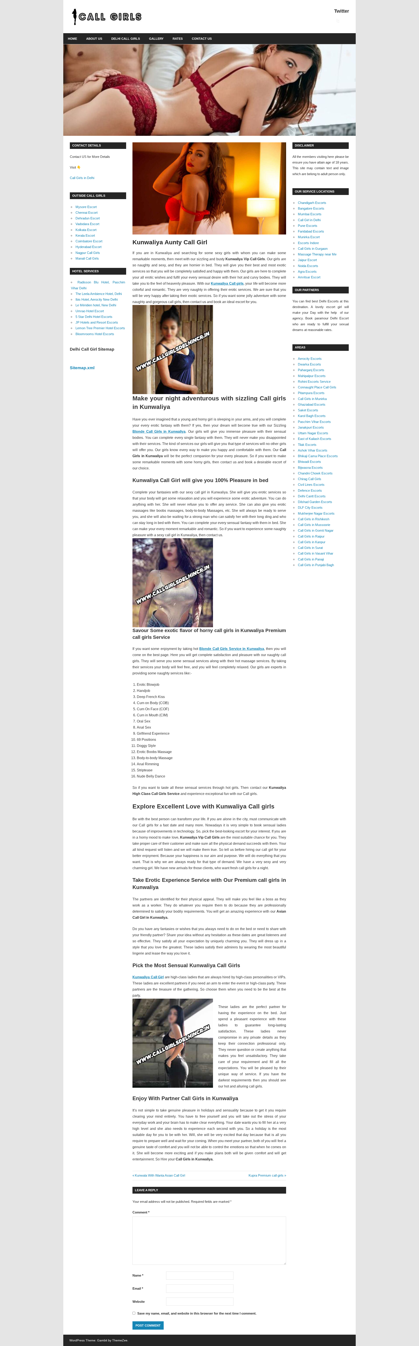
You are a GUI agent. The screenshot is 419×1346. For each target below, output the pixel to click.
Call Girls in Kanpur (311, 542)
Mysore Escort (86, 207)
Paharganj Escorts (311, 370)
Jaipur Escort (307, 260)
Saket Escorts (308, 410)
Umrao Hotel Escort (90, 311)
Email (137, 1288)
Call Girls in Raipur (311, 536)
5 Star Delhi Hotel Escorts (94, 317)
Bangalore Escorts (311, 208)
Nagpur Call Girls (88, 253)
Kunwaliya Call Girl (148, 977)
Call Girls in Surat (310, 548)
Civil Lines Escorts (311, 484)
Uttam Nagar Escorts (313, 433)
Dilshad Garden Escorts (315, 502)
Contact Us (202, 38)
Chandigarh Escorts (312, 203)
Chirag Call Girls (309, 479)
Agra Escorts (307, 271)
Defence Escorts (310, 490)
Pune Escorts (307, 225)
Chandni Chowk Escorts (315, 473)
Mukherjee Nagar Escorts (316, 513)
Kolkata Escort (86, 230)
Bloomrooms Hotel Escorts (95, 334)
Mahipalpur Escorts (312, 376)
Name (137, 1275)
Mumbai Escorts (309, 214)
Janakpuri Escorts (311, 427)
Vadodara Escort (87, 224)
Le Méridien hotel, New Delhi (96, 305)
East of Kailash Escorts (314, 439)
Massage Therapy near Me (317, 254)
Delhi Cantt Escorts (312, 496)
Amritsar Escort (309, 277)
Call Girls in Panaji (311, 559)
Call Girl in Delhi (309, 220)
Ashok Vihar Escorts (312, 450)
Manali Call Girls (87, 258)
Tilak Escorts (307, 444)
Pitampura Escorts (311, 393)
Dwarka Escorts (309, 364)
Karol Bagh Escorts (312, 416)
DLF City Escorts (310, 507)
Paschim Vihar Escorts (314, 422)
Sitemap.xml (82, 367)
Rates (178, 38)
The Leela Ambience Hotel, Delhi (99, 294)
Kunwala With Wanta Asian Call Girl (160, 1175)
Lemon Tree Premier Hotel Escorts (100, 328)
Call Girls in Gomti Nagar (315, 530)
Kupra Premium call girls (266, 1175)
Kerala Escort (85, 235)
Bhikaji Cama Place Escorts (318, 456)
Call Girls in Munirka (312, 399)
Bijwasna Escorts (310, 467)
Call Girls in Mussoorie (314, 525)
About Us (94, 38)
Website (138, 1301)
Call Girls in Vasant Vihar (315, 553)
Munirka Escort (309, 237)
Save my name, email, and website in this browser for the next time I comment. (196, 1313)
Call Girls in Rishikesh (313, 519)
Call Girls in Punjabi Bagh (316, 565)
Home (72, 38)
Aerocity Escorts (310, 358)
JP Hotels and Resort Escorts (97, 322)
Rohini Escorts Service (314, 381)
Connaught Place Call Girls (317, 387)
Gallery (156, 38)
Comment (140, 1212)
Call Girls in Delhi (82, 178)
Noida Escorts (308, 266)
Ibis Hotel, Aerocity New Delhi (97, 299)
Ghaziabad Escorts (311, 404)
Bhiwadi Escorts (309, 462)
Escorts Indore (308, 243)
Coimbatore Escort (89, 241)
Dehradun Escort (88, 218)
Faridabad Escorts (311, 231)
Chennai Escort (87, 212)
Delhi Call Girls (125, 38)
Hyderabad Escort (88, 247)
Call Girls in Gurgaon (313, 248)
